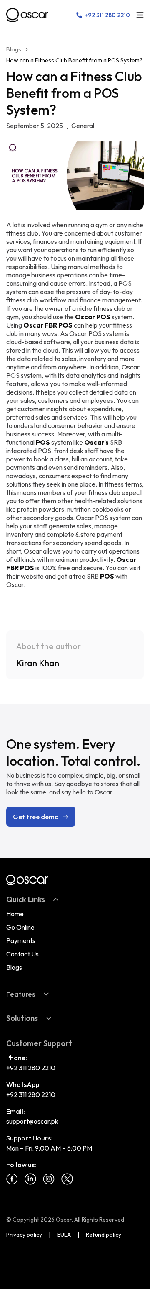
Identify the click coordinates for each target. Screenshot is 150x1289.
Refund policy (103, 1234)
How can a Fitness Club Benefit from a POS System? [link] (74, 60)
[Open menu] (140, 15)
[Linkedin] (30, 1179)
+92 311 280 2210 (30, 1067)
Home (15, 914)
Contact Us (22, 954)
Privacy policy (24, 1234)
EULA (64, 1234)
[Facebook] (12, 1179)
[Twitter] (67, 1179)
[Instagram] (49, 1179)
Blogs (13, 49)
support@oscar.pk (32, 1121)
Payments (20, 940)
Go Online (20, 927)
